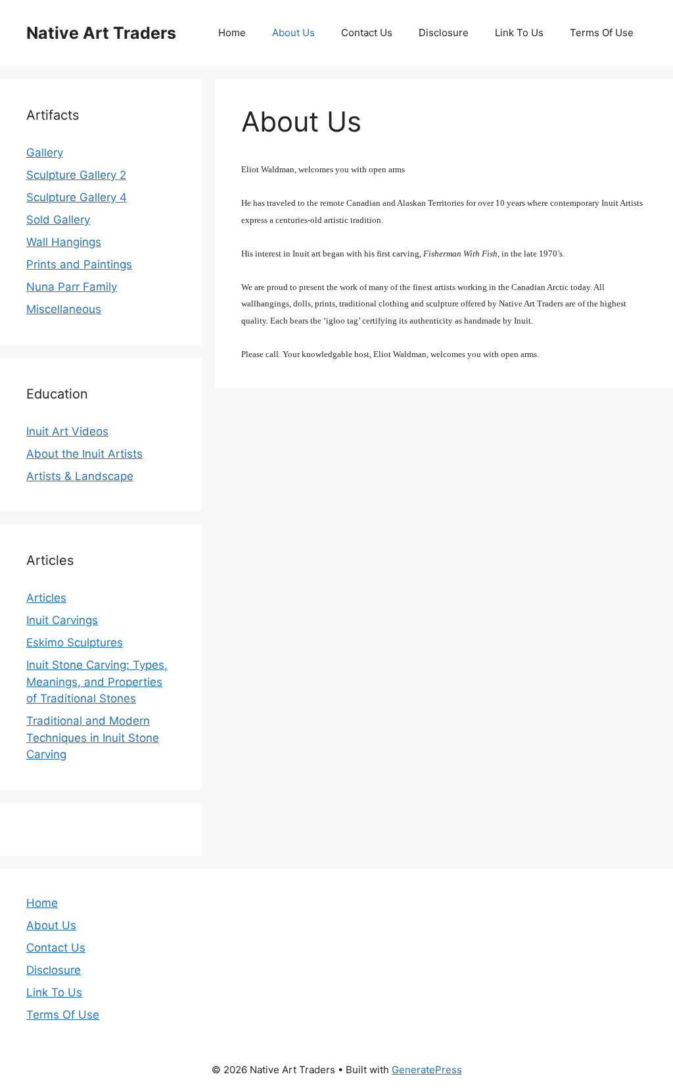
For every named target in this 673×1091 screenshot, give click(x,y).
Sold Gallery (58, 219)
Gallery (44, 152)
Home (232, 32)
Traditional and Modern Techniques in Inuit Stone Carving (92, 737)
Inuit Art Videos (67, 431)
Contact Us (366, 32)
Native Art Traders (101, 33)
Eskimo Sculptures (74, 642)
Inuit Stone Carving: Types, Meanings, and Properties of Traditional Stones (97, 681)
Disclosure (444, 32)
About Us (293, 32)
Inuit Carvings (62, 620)
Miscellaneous (63, 309)
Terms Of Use (602, 32)
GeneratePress (427, 1069)
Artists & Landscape (79, 476)
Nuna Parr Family (71, 286)
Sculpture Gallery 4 (76, 197)
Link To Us (519, 32)
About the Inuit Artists (84, 453)
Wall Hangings (63, 242)
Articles (46, 597)
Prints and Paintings (79, 264)
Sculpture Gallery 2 (76, 175)
